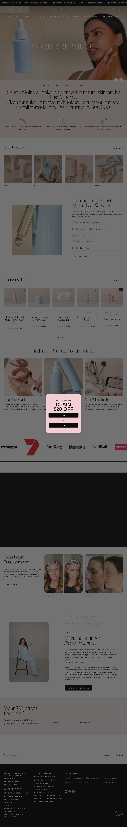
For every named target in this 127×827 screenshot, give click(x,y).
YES (63, 415)
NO (63, 425)
